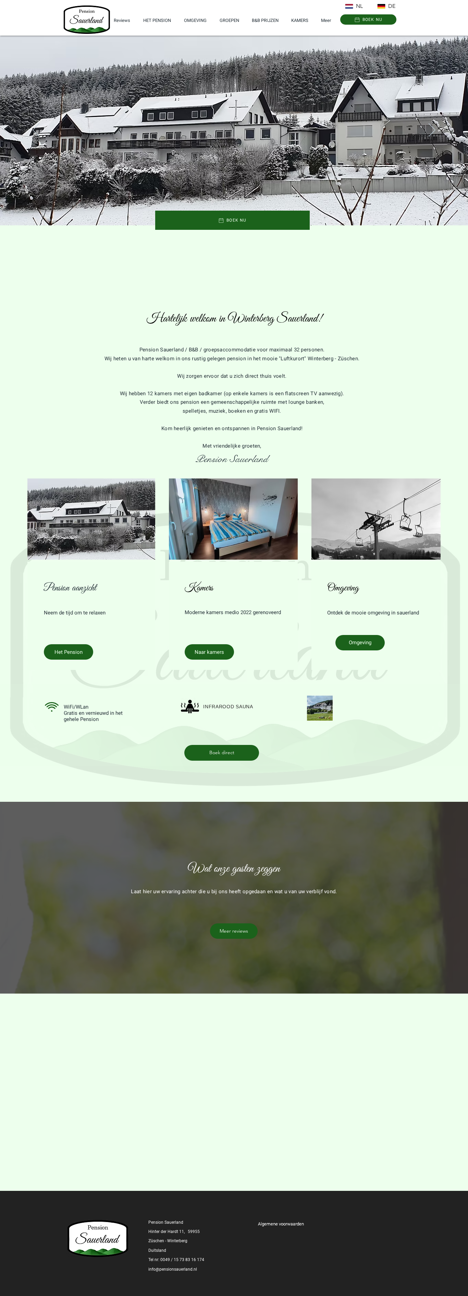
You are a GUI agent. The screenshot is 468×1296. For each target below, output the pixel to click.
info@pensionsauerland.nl (172, 1269)
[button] (368, 19)
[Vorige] (36, 130)
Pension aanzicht (70, 588)
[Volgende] (432, 130)
